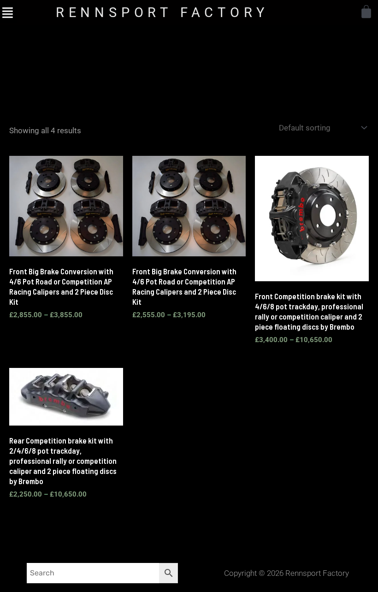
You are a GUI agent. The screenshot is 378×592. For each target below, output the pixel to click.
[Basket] (366, 12)
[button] (7, 12)
